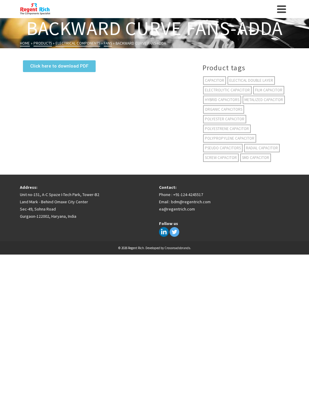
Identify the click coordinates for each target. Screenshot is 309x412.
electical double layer (251, 80)
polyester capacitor (224, 119)
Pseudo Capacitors (223, 148)
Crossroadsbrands (177, 248)
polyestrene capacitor (227, 128)
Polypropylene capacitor (229, 138)
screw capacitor (221, 157)
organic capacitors (223, 109)
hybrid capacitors (222, 99)
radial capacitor (262, 148)
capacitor (214, 80)
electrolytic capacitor (227, 90)
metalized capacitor (263, 99)
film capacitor (268, 90)
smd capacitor (255, 157)
